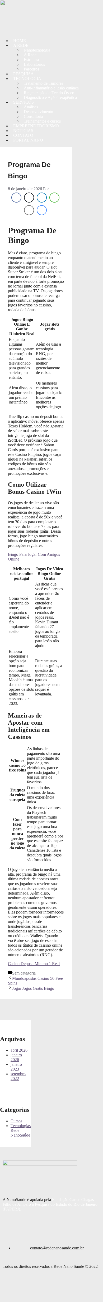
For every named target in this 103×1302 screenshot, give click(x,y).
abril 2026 (19, 1050)
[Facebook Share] (16, 198)
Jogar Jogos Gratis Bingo (33, 988)
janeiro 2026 (16, 1057)
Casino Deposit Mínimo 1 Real (34, 963)
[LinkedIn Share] (42, 198)
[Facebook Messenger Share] (42, 210)
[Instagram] (6, 21)
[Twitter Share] (29, 198)
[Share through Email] (29, 210)
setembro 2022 (18, 1076)
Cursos (16, 1121)
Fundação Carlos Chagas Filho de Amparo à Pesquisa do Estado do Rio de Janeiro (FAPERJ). (50, 1204)
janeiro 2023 (16, 1066)
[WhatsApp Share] (54, 198)
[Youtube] (35, 21)
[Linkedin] (20, 21)
